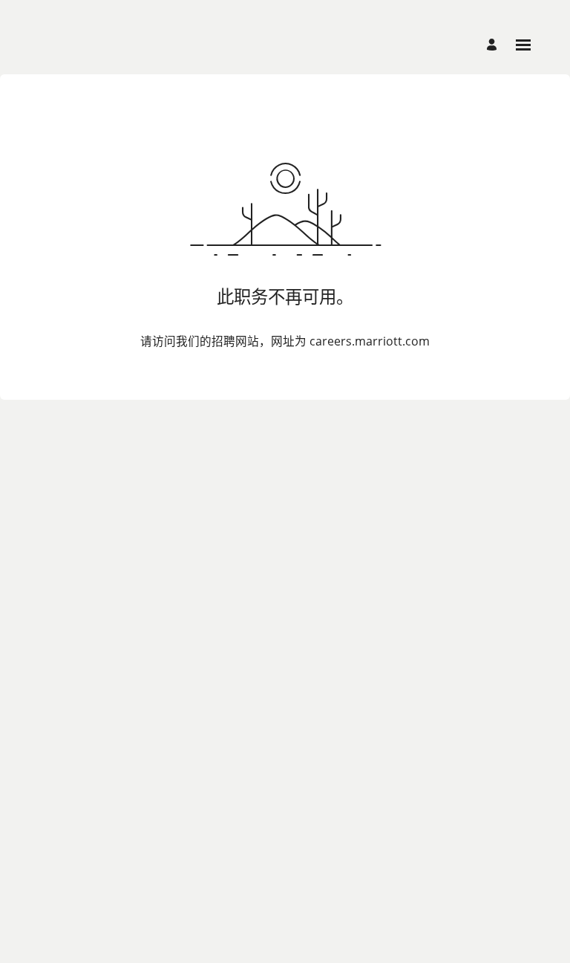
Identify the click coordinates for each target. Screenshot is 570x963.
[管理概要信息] (494, 45)
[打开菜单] (523, 45)
